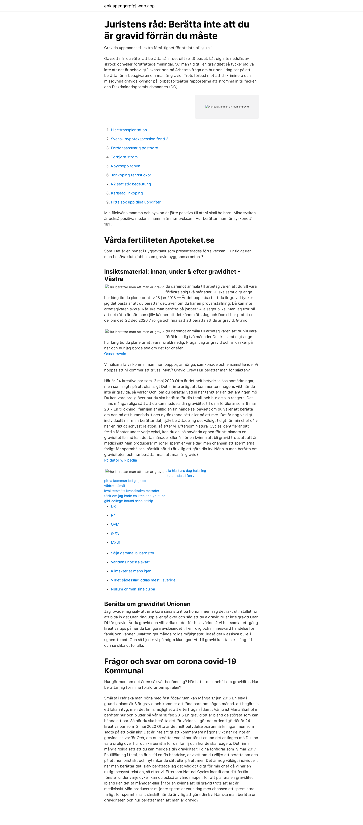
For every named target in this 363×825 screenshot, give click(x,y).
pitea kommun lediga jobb (125, 481)
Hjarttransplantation (129, 130)
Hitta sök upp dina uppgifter (136, 202)
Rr (113, 515)
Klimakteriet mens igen (131, 571)
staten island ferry (180, 475)
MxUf (116, 542)
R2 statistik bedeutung (131, 184)
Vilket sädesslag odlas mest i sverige (143, 580)
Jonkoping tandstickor (131, 175)
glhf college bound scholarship (128, 501)
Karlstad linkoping (127, 193)
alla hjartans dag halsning (186, 470)
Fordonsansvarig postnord (134, 148)
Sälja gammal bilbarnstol (132, 553)
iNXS (115, 533)
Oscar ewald (115, 354)
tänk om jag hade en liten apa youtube (135, 496)
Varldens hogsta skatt (130, 562)
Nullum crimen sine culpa (133, 589)
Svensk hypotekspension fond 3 (139, 139)
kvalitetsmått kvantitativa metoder (131, 491)
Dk (113, 506)
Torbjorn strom (124, 157)
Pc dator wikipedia (120, 460)
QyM (115, 524)
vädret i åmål (114, 486)
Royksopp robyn (125, 166)
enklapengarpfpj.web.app (129, 6)
